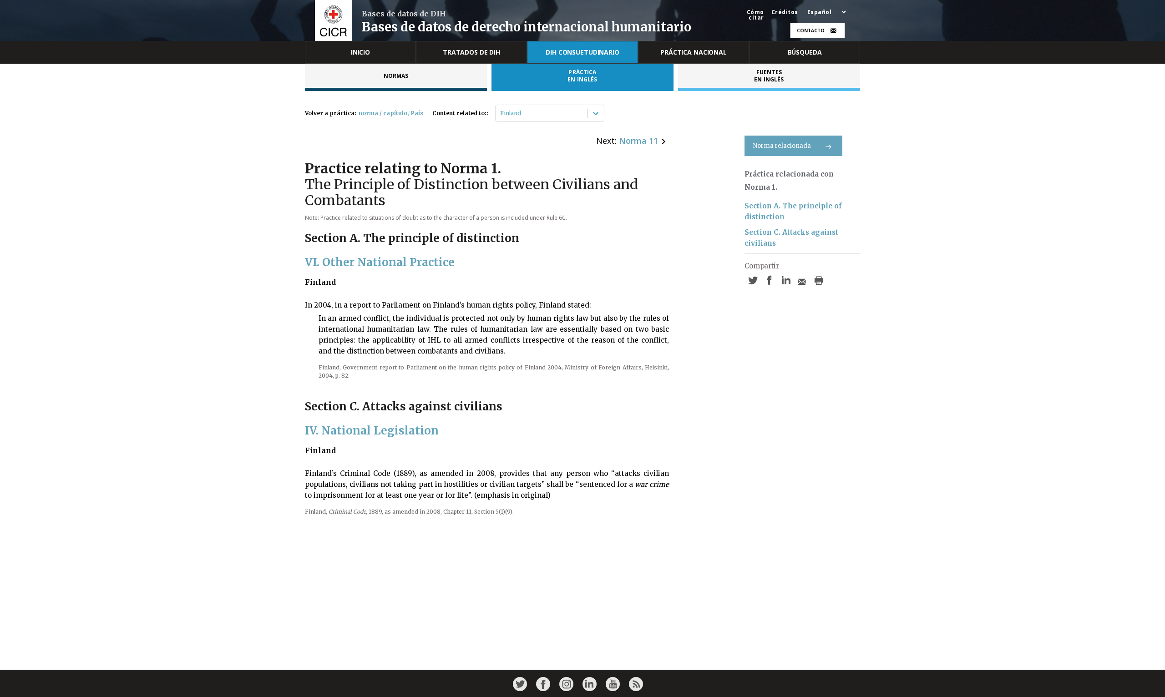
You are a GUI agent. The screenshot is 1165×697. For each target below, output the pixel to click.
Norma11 (638, 140)
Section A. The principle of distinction (793, 211)
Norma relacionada (782, 146)
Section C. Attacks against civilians (791, 237)
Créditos (784, 12)
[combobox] (500, 113)
